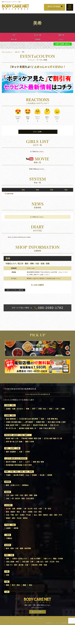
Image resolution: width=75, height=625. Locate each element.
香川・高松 (16, 585)
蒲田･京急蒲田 (11, 452)
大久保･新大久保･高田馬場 (28, 419)
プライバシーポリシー (10, 618)
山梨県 (8, 528)
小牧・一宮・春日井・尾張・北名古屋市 (20, 498)
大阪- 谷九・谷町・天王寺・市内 (47, 561)
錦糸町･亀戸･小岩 (12, 438)
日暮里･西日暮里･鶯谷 (13, 422)
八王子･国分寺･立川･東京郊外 (15, 458)
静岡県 (7, 482)
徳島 (7, 585)
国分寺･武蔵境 (11, 462)
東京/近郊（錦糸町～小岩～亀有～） (18, 435)
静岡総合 (25, 485)
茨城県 (34, 475)
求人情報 (32, 618)
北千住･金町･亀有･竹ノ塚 (53, 438)
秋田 (50, 409)
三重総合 (9, 538)
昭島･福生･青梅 (38, 462)
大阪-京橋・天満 (27, 561)
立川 (20, 462)
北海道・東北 (10, 405)
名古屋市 (8, 505)
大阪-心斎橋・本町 (12, 561)
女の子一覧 (37, 35)
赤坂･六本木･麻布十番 (47, 428)
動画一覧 (61, 35)
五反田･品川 (25, 425)
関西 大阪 (9, 555)
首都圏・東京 (10, 415)
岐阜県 (7, 545)
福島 (63, 409)
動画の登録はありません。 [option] (37, 169)
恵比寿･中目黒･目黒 (40, 425)
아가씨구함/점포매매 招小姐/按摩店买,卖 (37, 394)
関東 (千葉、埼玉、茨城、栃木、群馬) (19, 471)
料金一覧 (14, 39)
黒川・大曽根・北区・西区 (32, 512)
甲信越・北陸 (10, 525)
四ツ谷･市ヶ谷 (11, 428)
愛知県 (7, 492)
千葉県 (8, 475)
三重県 (7, 535)
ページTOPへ (38, 612)
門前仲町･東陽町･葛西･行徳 (31, 438)
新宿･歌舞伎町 (11, 419)
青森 (27, 409)
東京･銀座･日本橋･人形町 (57, 422)
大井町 (27, 452)
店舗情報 (37, 39)
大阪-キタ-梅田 (35, 558)
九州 (6, 592)
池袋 (42, 419)
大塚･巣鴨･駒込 (52, 419)
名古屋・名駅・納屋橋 (13, 508)
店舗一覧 (17, 52)
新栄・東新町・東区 (13, 512)
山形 (56, 409)
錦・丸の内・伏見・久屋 (33, 508)
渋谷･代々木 (54, 425)
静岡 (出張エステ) (12, 485)
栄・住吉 (48, 508)
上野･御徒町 (29, 422)
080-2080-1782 (37, 307)
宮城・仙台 (42, 409)
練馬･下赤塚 (29, 441)
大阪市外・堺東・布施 (39, 565)
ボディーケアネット (7, 52)
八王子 (27, 462)
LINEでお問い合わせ (62, 44)
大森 (20, 452)
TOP (13, 35)
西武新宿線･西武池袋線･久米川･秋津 (19, 465)
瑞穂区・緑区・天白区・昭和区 (17, 518)
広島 (7, 575)
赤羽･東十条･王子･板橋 (14, 441)
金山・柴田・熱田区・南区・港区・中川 (48, 515)
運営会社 (41, 618)
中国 (6, 571)
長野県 (16, 528)
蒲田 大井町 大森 (12, 448)
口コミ (61, 39)
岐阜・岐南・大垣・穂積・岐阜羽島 (18, 548)
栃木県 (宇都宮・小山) (21, 475)
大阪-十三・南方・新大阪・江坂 (17, 565)
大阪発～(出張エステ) (19, 558)
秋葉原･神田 (40, 422)
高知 (30, 585)
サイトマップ (22, 618)
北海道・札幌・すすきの (14, 409)
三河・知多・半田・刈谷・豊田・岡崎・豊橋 (21, 495)
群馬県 (49, 475)
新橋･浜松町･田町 (12, 425)
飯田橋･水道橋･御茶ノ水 (27, 428)
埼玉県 (42, 475)
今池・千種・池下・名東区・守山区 (18, 515)
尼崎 (7, 558)
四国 (6, 581)
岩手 (33, 409)
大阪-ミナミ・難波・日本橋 (53, 558)
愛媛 (24, 585)
